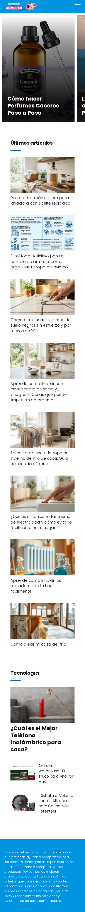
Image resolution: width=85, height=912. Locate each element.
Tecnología (24, 673)
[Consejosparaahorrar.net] (20, 6)
